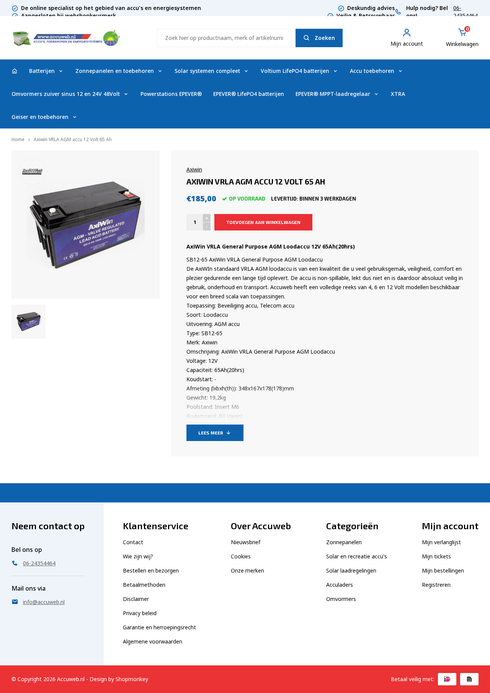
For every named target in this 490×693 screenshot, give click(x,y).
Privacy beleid (140, 613)
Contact (133, 542)
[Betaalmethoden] (447, 679)
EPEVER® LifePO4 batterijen (248, 93)
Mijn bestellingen (443, 570)
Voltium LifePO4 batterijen (295, 70)
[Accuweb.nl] (14, 70)
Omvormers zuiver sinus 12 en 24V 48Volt (65, 93)
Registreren (436, 584)
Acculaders (339, 584)
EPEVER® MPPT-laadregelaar (333, 93)
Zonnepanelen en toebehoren (114, 70)
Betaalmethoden (144, 584)
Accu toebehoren (372, 70)
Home (17, 139)
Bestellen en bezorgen (151, 570)
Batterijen (42, 70)
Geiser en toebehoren (40, 116)
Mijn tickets (436, 556)
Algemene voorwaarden (152, 641)
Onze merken (247, 570)
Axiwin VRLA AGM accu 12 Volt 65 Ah (73, 139)
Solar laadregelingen (351, 570)
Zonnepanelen (344, 542)
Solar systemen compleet (207, 70)
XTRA (398, 93)
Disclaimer (136, 598)
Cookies (241, 556)
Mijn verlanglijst (441, 542)
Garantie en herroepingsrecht (159, 627)
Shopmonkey (132, 679)
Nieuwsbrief (245, 542)
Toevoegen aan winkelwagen (263, 222)
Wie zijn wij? (138, 556)
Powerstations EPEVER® (171, 93)
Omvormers (341, 598)
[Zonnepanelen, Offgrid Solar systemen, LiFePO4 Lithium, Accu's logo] (66, 37)
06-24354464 (465, 11)
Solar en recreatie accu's (356, 556)
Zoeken (325, 37)
